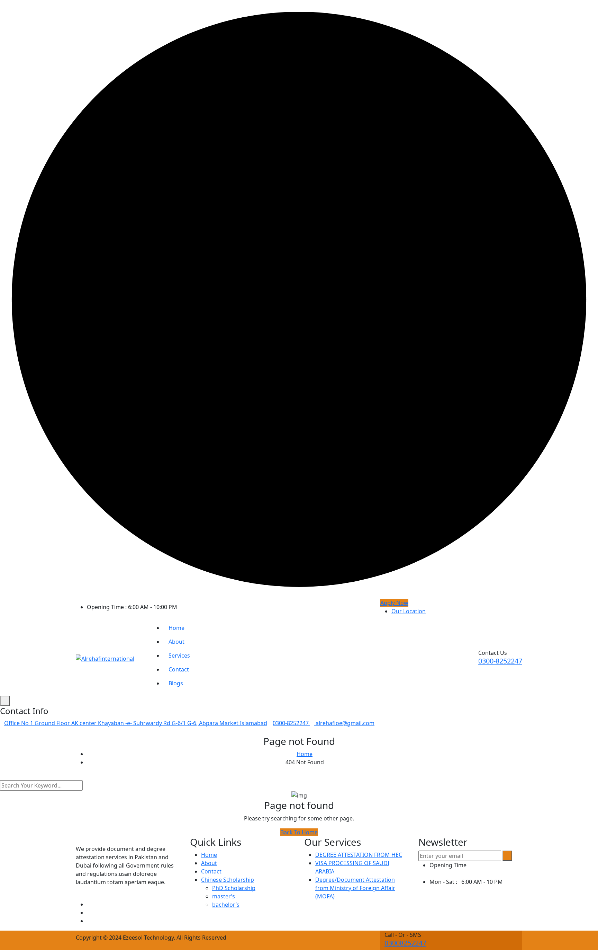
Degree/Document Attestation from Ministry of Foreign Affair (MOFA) (355, 888)
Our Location (408, 611)
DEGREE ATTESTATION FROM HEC (358, 855)
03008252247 (405, 943)
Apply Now (394, 603)
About (176, 641)
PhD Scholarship (233, 888)
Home (176, 628)
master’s (223, 896)
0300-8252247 (500, 661)
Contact (179, 669)
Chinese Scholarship (227, 879)
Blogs (176, 683)
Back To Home (299, 832)
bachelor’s (225, 904)
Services (179, 655)
